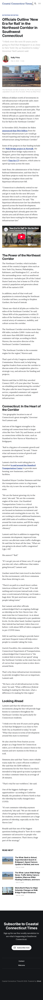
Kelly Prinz (15, 57)
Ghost (39, 981)
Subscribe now (23, 948)
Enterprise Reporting (10, 15)
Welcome (21, 965)
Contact (21, 961)
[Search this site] (35, 3)
